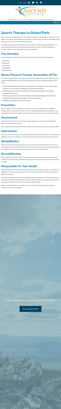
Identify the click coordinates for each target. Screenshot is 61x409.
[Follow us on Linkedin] (37, 2)
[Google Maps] (41, 2)
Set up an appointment (30, 309)
